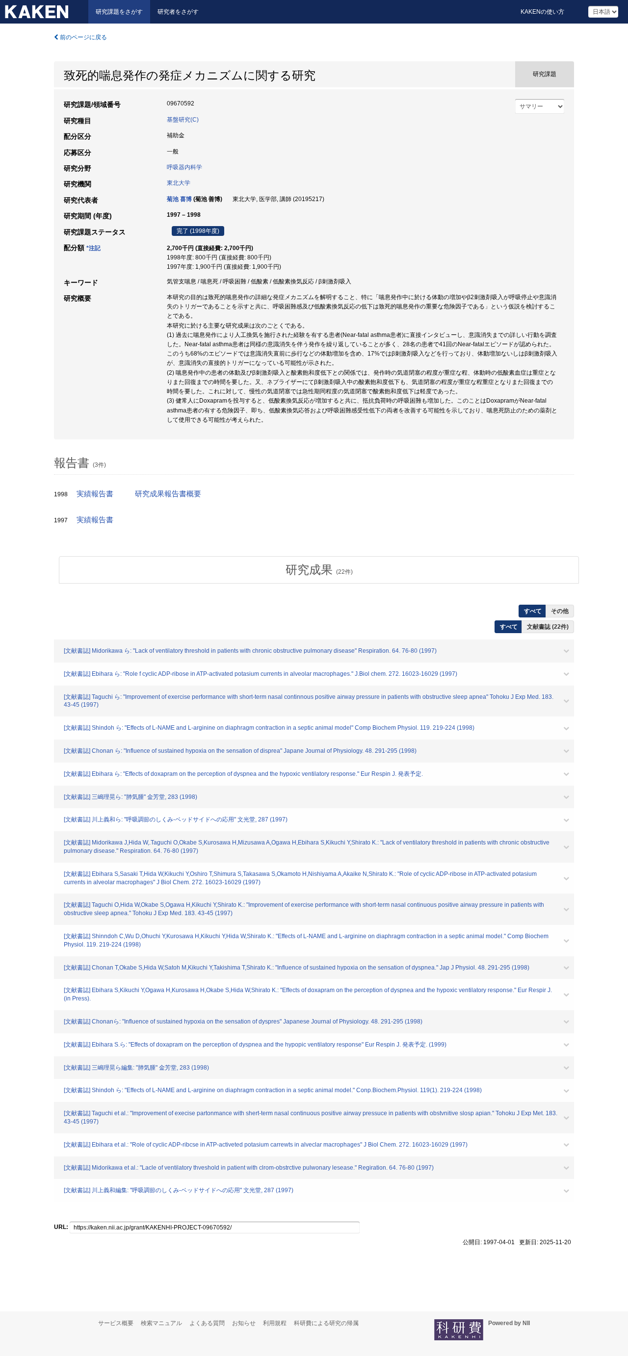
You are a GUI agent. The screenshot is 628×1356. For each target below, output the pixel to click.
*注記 (93, 248)
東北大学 (178, 182)
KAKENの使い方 (542, 11)
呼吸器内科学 (184, 167)
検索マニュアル (161, 1323)
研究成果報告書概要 (168, 494)
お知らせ (244, 1323)
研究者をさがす (178, 11)
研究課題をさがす (119, 11)
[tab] (319, 570)
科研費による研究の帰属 (326, 1323)
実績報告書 (95, 494)
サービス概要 (115, 1323)
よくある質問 (207, 1323)
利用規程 (275, 1323)
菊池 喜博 (179, 199)
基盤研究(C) (183, 119)
